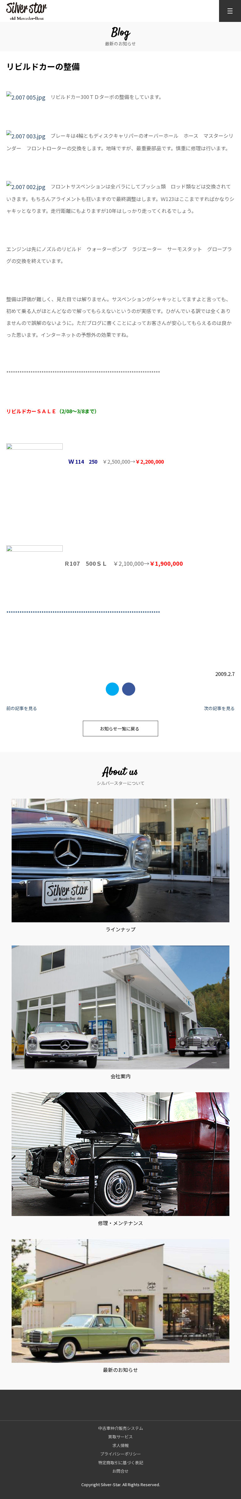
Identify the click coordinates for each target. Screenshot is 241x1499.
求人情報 (120, 1445)
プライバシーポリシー (120, 1454)
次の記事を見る (219, 708)
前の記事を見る (21, 708)
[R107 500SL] (34, 563)
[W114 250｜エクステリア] (34, 461)
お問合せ (120, 1471)
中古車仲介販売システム (120, 1428)
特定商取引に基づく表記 (120, 1463)
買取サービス (120, 1437)
